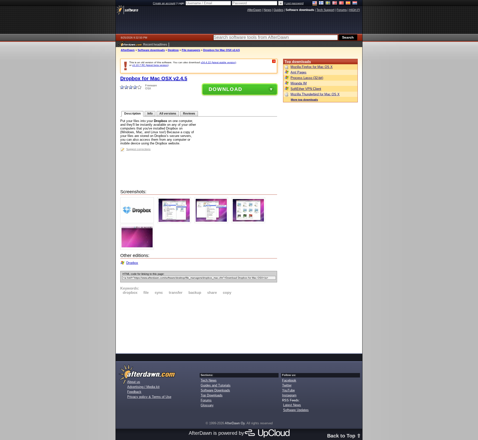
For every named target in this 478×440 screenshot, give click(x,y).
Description (132, 113)
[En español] (348, 3)
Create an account (164, 3)
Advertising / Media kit (143, 387)
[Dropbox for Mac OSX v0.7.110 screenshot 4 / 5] (250, 222)
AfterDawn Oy (235, 423)
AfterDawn (128, 50)
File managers (191, 50)
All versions (167, 113)
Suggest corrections (138, 149)
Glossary (207, 405)
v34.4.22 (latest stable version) (218, 62)
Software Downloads (215, 390)
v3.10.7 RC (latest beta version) (150, 65)
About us (133, 382)
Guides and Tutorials (216, 385)
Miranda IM (299, 83)
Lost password (294, 3)
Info (150, 113)
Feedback (134, 392)
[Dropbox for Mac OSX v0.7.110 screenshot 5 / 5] (138, 249)
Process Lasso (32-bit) (307, 78)
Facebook (289, 380)
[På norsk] (334, 3)
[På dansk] (341, 3)
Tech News (209, 380)
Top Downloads (212, 395)
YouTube (288, 390)
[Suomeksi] (321, 3)
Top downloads (298, 61)
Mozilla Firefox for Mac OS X (312, 67)
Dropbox (132, 263)
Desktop (173, 50)
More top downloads (304, 99)
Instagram (289, 395)
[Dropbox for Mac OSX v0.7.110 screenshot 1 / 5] (138, 222)
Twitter (287, 385)
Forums (206, 400)
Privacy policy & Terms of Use (149, 397)
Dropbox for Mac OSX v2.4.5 (221, 50)
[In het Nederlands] (355, 3)
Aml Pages (298, 72)
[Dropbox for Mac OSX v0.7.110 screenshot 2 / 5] (175, 222)
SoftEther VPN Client (306, 89)
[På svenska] (328, 3)
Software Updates (296, 410)
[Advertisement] (198, 323)
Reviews (189, 113)
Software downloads (151, 50)
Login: (181, 3)
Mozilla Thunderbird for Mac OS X (315, 94)
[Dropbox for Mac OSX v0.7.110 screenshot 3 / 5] (212, 222)
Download (225, 89)
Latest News (292, 405)
